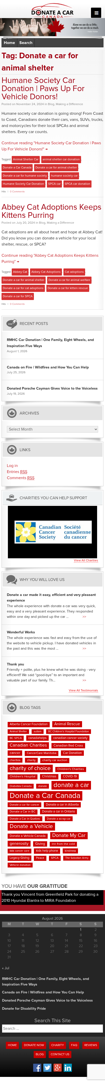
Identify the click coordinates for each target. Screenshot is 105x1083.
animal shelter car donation (61, 159)
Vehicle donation (20, 865)
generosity (19, 844)
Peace (40, 858)
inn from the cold (63, 844)
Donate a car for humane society (25, 175)
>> (84, 617)
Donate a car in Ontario (58, 811)
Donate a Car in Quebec (25, 818)
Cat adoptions (74, 272)
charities (15, 760)
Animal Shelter (18, 731)
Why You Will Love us (42, 579)
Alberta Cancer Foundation (29, 724)
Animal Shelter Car (25, 159)
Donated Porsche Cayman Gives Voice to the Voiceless (52, 388)
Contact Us (60, 1054)
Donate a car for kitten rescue (68, 288)
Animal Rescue (67, 724)
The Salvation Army (76, 858)
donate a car (71, 785)
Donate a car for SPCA (18, 296)
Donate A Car (53, 10)
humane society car (64, 175)
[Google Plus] (57, 1071)
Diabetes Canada (21, 786)
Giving (40, 844)
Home (9, 43)
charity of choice (30, 768)
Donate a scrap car (59, 818)
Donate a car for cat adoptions (23, 288)
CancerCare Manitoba (41, 753)
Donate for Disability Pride (24, 1008)
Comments (20, 478)
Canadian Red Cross (68, 745)
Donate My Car (69, 835)
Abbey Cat (20, 272)
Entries (17, 472)
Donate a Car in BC (22, 811)
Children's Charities (70, 769)
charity (31, 760)
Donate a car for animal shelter (56, 167)
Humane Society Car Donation (23, 184)
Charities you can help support (53, 498)
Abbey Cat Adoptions (46, 272)
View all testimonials (83, 690)
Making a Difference (69, 104)
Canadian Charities (28, 745)
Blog (51, 104)
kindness (70, 850)
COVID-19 (70, 776)
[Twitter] (47, 1071)
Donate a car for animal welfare (69, 280)
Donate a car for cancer (24, 804)
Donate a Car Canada (17, 167)
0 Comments (17, 191)
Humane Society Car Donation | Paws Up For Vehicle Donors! (43, 89)
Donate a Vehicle (31, 826)
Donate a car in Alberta (62, 804)
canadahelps (37, 738)
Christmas (49, 776)
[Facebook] (37, 1071)
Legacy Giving (19, 858)
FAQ (74, 1045)
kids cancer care (19, 851)
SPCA (55, 858)
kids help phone (47, 850)
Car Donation (72, 753)
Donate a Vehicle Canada (28, 836)
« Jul (5, 968)
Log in (12, 466)
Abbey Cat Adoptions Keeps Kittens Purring (51, 211)
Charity (57, 1045)
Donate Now (34, 1045)
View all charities (86, 560)
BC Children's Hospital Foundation (68, 731)
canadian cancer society (70, 738)
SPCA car (54, 184)
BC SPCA (16, 738)
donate (42, 786)
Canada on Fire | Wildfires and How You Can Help (48, 367)
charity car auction (54, 760)
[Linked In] (67, 1071)
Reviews (90, 1045)
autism (38, 731)
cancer (15, 753)
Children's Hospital (22, 776)
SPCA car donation (77, 184)
